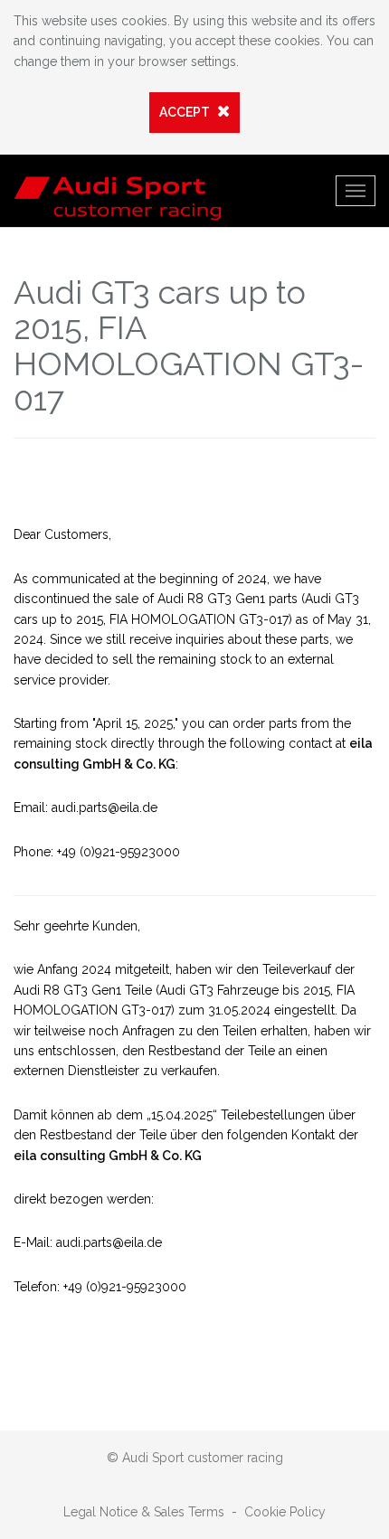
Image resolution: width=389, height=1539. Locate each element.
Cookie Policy (285, 1512)
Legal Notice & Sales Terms (143, 1512)
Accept (186, 112)
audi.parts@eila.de (104, 807)
